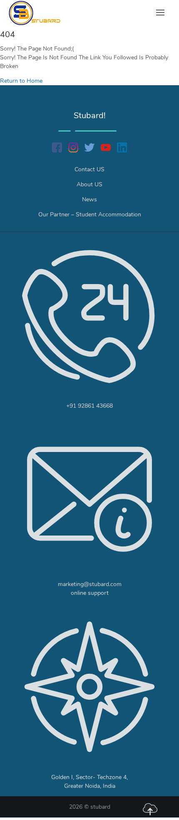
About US (89, 184)
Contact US (89, 169)
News (89, 199)
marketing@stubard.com (90, 584)
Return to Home (21, 81)
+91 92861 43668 (89, 406)
